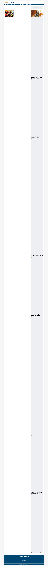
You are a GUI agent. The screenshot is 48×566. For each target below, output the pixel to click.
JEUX (26, 4)
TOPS (11, 4)
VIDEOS (5, 4)
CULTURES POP (29, 4)
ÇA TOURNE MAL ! (22, 4)
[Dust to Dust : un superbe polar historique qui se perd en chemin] (37, 13)
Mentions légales (24, 560)
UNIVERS (14, 4)
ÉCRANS (17, 4)
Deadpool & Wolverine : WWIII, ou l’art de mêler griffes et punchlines (22, 11)
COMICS (8, 4)
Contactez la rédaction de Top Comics (24, 558)
